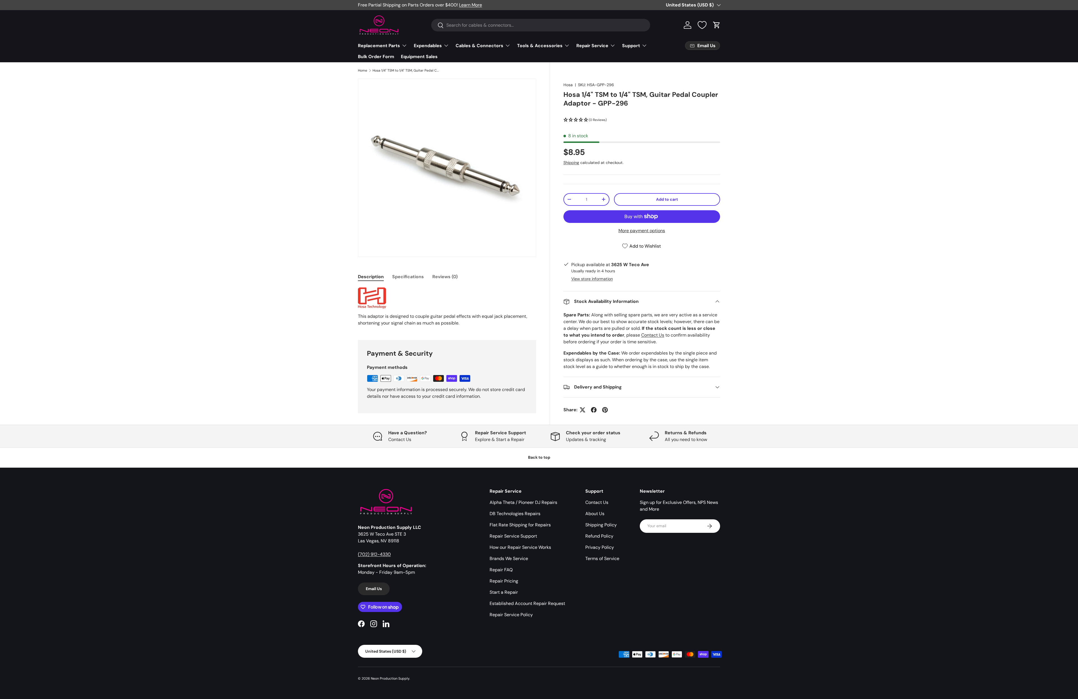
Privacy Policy (599, 547)
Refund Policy (599, 536)
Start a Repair (504, 592)
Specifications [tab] (408, 277)
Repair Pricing (504, 581)
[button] (717, 25)
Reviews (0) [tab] (445, 277)
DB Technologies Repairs (515, 514)
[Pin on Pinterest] (605, 409)
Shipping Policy (601, 525)
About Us (594, 514)
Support (631, 46)
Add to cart (667, 199)
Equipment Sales (419, 57)
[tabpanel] (447, 306)
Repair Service (592, 46)
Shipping (571, 162)
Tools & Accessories (540, 46)
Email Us (374, 588)
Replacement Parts (379, 46)
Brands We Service (509, 558)
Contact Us (652, 335)
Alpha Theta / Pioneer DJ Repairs (523, 502)
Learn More (470, 5)
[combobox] (540, 25)
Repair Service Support (513, 536)
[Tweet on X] (582, 409)
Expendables (428, 46)
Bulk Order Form (376, 57)
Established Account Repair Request (527, 603)
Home (362, 70)
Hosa (568, 84)
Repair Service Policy (511, 615)
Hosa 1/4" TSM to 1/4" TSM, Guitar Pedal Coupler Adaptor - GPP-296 (406, 70)
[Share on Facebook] (593, 409)
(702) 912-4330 (374, 554)
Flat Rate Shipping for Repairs (520, 525)
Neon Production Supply (390, 678)
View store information (592, 278)
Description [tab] (371, 277)
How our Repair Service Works (520, 547)
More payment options (641, 231)
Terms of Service (602, 558)
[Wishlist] (702, 25)
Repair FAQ (501, 570)
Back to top (539, 457)
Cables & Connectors (479, 46)
